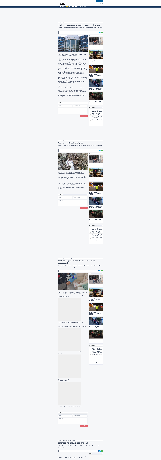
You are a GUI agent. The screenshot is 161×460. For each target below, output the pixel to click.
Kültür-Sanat (94, 3)
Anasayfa (59, 22)
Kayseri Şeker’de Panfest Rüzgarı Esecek (74, 6)
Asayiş (76, 3)
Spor (98, 3)
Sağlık (63, 440)
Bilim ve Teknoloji (88, 3)
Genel (73, 3)
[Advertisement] (80, 15)
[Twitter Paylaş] (100, 32)
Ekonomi (80, 3)
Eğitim (83, 3)
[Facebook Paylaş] (98, 32)
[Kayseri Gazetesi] (62, 3)
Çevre (70, 3)
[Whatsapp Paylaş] (102, 32)
